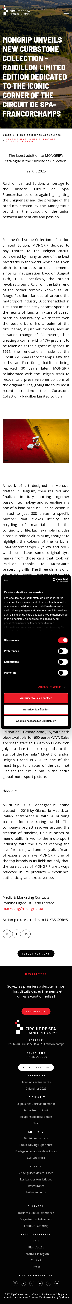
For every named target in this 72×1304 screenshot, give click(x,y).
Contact (36, 1260)
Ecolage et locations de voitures (36, 1151)
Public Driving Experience (36, 1145)
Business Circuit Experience (36, 1213)
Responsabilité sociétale (36, 1117)
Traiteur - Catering (36, 1226)
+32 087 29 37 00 (36, 1057)
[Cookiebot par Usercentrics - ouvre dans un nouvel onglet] (52, 580)
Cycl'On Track (36, 1158)
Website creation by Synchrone (54, 1297)
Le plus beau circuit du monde (36, 1104)
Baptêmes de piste (36, 1138)
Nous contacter (36, 1067)
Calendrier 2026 (36, 1088)
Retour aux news (36, 953)
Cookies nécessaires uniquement (36, 720)
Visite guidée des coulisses (36, 1173)
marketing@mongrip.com (24, 908)
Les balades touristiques (36, 1179)
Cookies (33, 1297)
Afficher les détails (49, 686)
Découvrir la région (36, 1254)
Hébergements (36, 1192)
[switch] (63, 651)
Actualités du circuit (36, 1110)
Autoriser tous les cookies (36, 697)
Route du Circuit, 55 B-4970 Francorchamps (36, 1044)
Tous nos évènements (36, 1082)
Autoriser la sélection (36, 709)
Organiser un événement (36, 1219)
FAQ (36, 1241)
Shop (36, 1123)
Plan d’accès (36, 1247)
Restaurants (36, 1186)
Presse (36, 1267)
